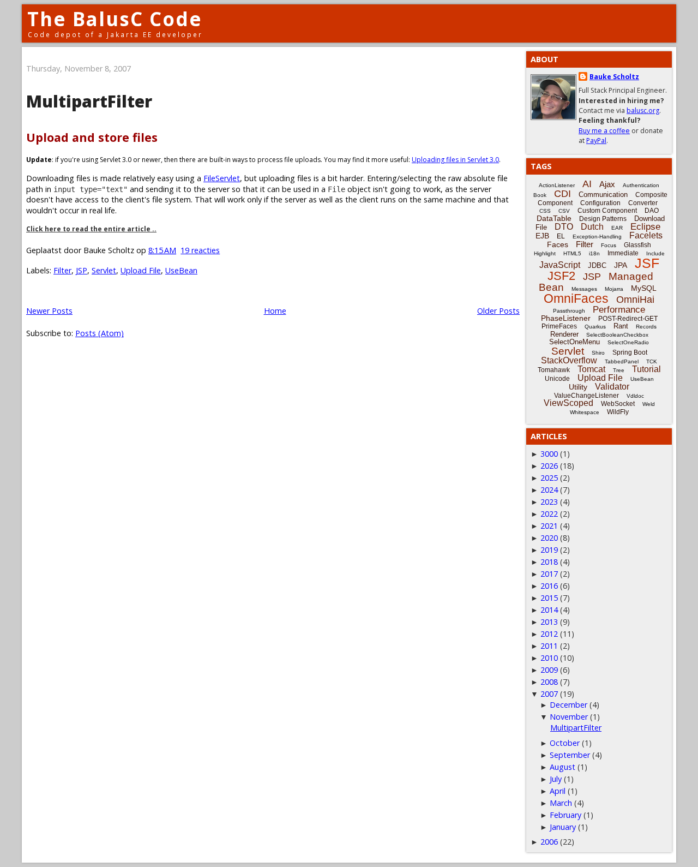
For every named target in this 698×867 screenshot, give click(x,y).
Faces (557, 244)
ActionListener (557, 185)
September (570, 755)
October (565, 743)
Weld (648, 404)
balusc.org (643, 110)
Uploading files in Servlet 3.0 (455, 159)
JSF (647, 263)
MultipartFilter (89, 101)
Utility (578, 386)
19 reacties (200, 250)
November (569, 716)
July (556, 779)
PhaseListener (566, 318)
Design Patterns (603, 219)
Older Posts (498, 311)
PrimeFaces (559, 326)
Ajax (607, 184)
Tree (618, 370)
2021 (549, 526)
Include (655, 253)
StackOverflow (569, 360)
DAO (652, 210)
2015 (549, 598)
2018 (549, 562)
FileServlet (221, 178)
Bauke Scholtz (614, 76)
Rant (620, 326)
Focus (608, 245)
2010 (549, 658)
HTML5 (572, 253)
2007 (549, 694)
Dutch (592, 226)
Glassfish (637, 245)
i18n (594, 253)
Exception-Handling (597, 237)
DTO (564, 226)
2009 (549, 670)
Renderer (564, 334)
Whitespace (584, 412)
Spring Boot (629, 352)
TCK (651, 361)
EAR (617, 228)
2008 (549, 682)
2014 (549, 610)
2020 (549, 538)
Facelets (646, 235)
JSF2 (561, 276)
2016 (549, 586)
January (563, 827)
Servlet (104, 270)
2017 (549, 574)
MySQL (644, 288)
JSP (81, 270)
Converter (643, 203)
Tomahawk (554, 370)
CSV (564, 211)
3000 (549, 454)
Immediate (623, 253)
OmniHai (635, 299)
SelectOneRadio (628, 342)
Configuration (600, 203)
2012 (549, 634)
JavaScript (559, 265)
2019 (549, 550)
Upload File (141, 270)
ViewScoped (568, 403)
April (557, 791)
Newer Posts (49, 311)
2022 (549, 514)
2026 (549, 466)
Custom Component (607, 210)
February (565, 815)
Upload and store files (92, 137)
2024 (549, 490)
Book (539, 195)
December (568, 704)
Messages (584, 289)
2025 (549, 478)
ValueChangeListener (586, 395)
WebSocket (618, 404)
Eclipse (645, 227)
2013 (549, 622)
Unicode (557, 378)
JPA (620, 265)
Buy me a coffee (604, 130)
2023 (549, 502)
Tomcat (591, 369)
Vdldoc (635, 396)
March (561, 803)
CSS (545, 211)
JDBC (597, 265)
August (562, 767)
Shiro (598, 353)
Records (646, 327)
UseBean (181, 270)
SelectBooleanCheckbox (617, 335)
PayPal (596, 140)
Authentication (641, 185)
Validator (612, 386)
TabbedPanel (622, 361)
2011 (549, 646)
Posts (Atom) (99, 333)
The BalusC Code (114, 19)
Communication (603, 194)
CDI (562, 193)
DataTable (554, 218)
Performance (619, 309)
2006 (549, 841)
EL (561, 236)
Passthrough (569, 311)
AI (587, 183)
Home (275, 311)
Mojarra (614, 289)
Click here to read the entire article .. (91, 229)
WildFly (618, 412)
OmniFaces (576, 298)
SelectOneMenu (574, 342)
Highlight (545, 253)
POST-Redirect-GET (628, 318)
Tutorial (646, 369)
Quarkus (595, 327)
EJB (542, 235)
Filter (62, 270)
